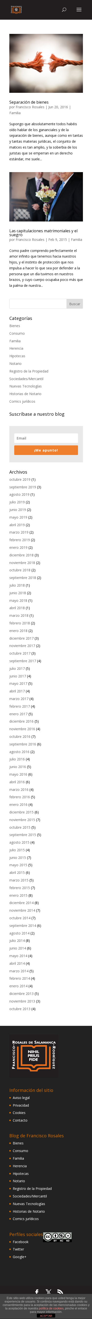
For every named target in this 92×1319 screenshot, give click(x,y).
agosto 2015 (19, 842)
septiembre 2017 (22, 661)
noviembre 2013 (22, 1001)
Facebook (20, 1241)
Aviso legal (21, 1097)
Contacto (20, 1120)
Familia (15, 112)
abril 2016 (17, 782)
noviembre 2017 (22, 645)
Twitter (18, 1249)
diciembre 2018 (21, 555)
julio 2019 (17, 502)
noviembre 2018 (22, 562)
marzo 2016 (18, 789)
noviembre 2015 (22, 819)
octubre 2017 (19, 653)
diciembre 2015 (21, 812)
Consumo (17, 333)
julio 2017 (17, 668)
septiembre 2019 (22, 487)
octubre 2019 (19, 479)
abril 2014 (17, 963)
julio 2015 (17, 850)
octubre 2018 (19, 570)
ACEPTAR (46, 1315)
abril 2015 (17, 872)
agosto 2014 (19, 933)
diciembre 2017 (21, 638)
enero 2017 (18, 714)
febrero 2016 (19, 797)
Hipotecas (17, 356)
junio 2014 (17, 948)
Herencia (16, 348)
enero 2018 (18, 630)
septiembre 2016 (22, 744)
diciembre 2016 (21, 721)
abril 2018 (17, 607)
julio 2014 (17, 940)
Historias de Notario (25, 393)
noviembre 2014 (22, 910)
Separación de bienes (29, 102)
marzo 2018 (18, 615)
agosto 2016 (19, 751)
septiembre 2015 (22, 834)
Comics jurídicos (22, 401)
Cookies (19, 1112)
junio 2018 (17, 593)
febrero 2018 (19, 623)
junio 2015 (17, 857)
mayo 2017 (18, 683)
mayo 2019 (18, 517)
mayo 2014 (18, 955)
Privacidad (21, 1105)
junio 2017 (17, 676)
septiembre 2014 (22, 925)
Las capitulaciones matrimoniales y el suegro (43, 232)
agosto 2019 (19, 494)
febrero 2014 (19, 978)
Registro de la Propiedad (28, 371)
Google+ (19, 1256)
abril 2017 (17, 691)
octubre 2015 (19, 827)
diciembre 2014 (21, 902)
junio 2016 (17, 766)
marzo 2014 (18, 971)
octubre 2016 (19, 736)
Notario (15, 363)
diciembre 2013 (21, 993)
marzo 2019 (18, 532)
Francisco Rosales (30, 107)
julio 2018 (17, 585)
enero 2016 (18, 804)
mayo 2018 (18, 600)
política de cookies (51, 1308)
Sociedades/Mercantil (26, 378)
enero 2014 (18, 986)
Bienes (14, 325)
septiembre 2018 (22, 577)
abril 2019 (17, 524)
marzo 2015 (18, 880)
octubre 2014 (19, 918)
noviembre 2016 (22, 729)
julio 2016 (17, 759)
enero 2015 (18, 895)
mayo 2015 (18, 865)
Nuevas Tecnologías (25, 386)
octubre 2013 (19, 1008)
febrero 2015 (19, 887)
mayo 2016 (18, 774)
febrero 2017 (19, 706)
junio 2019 (17, 509)
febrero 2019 (19, 539)
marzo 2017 (18, 698)
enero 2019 (18, 547)
